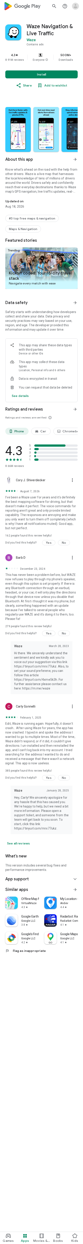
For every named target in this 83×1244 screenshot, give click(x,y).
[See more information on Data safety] (75, 302)
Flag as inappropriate (25, 951)
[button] (46, 59)
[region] (41, 57)
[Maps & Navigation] (23, 229)
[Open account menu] (75, 6)
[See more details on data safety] (20, 396)
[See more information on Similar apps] (75, 889)
